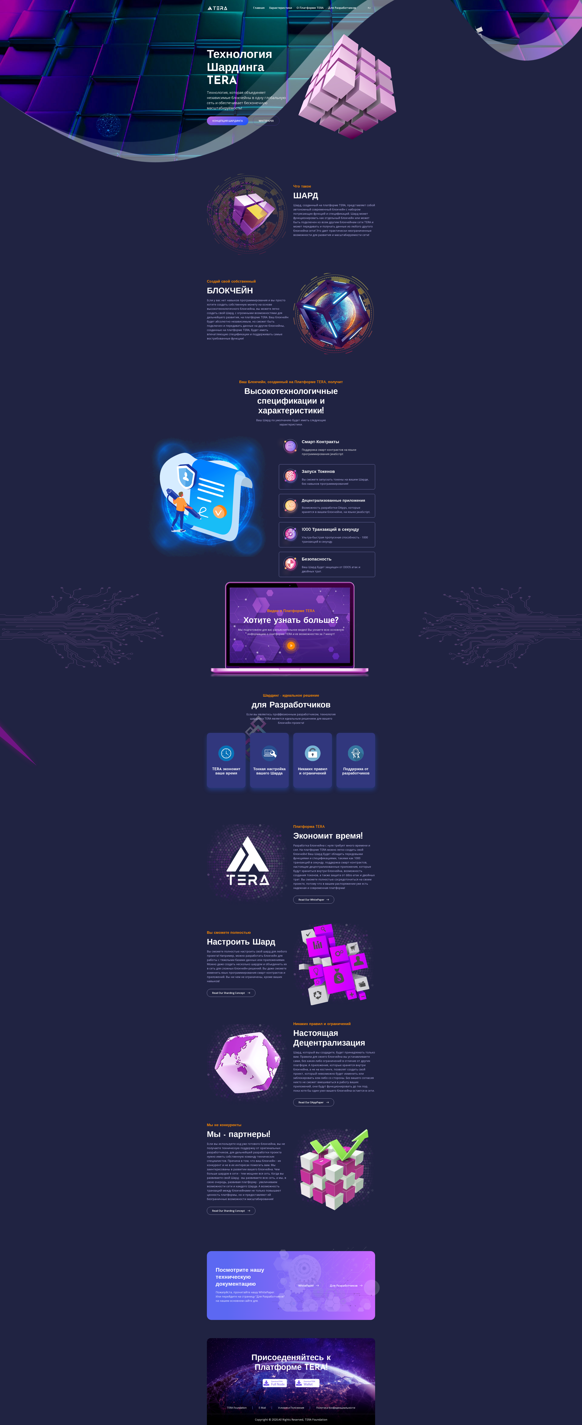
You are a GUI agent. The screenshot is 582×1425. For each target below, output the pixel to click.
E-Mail (262, 1407)
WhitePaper (266, 121)
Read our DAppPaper (311, 1102)
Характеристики (280, 8)
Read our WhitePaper (311, 899)
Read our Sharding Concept (229, 993)
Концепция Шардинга (227, 121)
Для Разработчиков (342, 8)
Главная (259, 8)
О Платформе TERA (310, 8)
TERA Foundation (237, 1407)
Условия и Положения (291, 1407)
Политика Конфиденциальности (335, 1407)
